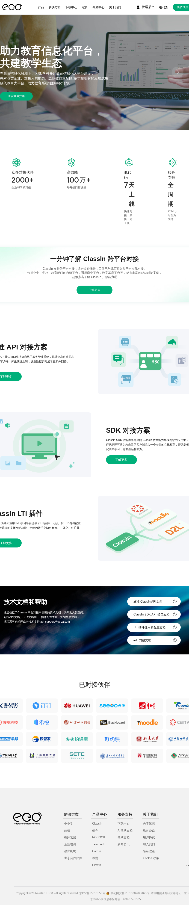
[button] (11, 72)
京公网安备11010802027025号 (130, 893)
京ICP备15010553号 (92, 893)
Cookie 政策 (151, 858)
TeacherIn (98, 844)
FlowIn (96, 865)
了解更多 (94, 290)
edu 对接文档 (142, 640)
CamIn (96, 851)
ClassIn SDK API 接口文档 (151, 614)
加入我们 (149, 844)
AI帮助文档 (125, 830)
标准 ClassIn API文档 (147, 601)
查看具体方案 (16, 96)
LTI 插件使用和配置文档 (149, 627)
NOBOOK (98, 837)
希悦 (95, 858)
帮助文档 (124, 837)
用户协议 (149, 837)
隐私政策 (149, 851)
